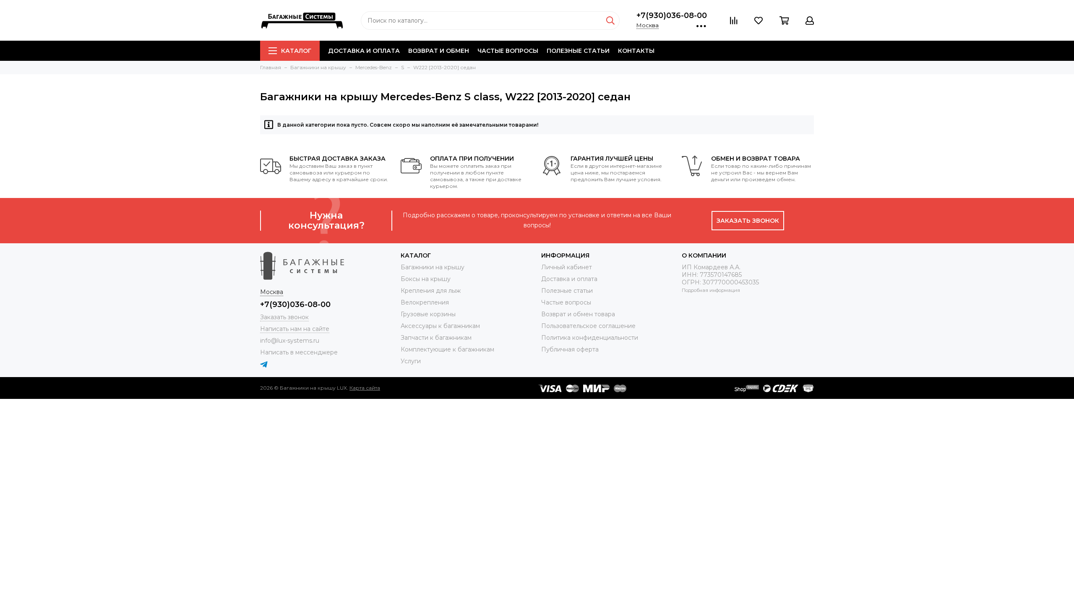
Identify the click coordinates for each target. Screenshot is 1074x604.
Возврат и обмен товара (578, 314)
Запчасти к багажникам (436, 337)
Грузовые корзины (428, 314)
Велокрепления (425, 302)
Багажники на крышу (432, 267)
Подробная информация (711, 290)
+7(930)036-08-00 (671, 15)
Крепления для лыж (431, 290)
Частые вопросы (507, 51)
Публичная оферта (570, 349)
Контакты (636, 51)
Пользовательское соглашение (588, 326)
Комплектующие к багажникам (447, 349)
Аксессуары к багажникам (440, 326)
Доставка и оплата (364, 51)
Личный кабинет (566, 267)
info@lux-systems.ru (289, 340)
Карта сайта (364, 388)
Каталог (296, 51)
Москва (647, 25)
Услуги (411, 361)
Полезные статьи (578, 51)
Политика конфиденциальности (589, 337)
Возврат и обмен (438, 51)
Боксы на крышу (426, 279)
